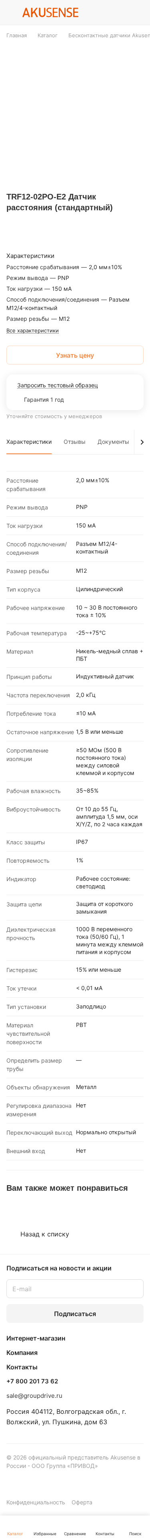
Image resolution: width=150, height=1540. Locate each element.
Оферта (82, 1502)
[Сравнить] (120, 223)
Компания (22, 1353)
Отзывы (75, 441)
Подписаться (75, 1314)
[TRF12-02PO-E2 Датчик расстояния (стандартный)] (77, 113)
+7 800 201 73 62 (32, 1381)
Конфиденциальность (35, 1502)
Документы (113, 441)
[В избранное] (101, 223)
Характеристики (29, 441)
